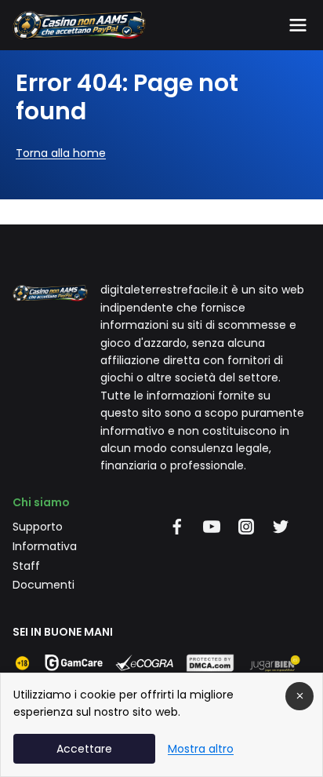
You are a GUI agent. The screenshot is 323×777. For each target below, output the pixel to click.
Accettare (84, 749)
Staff (26, 566)
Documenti (43, 585)
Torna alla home (61, 153)
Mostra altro (201, 749)
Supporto (38, 526)
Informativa (45, 546)
